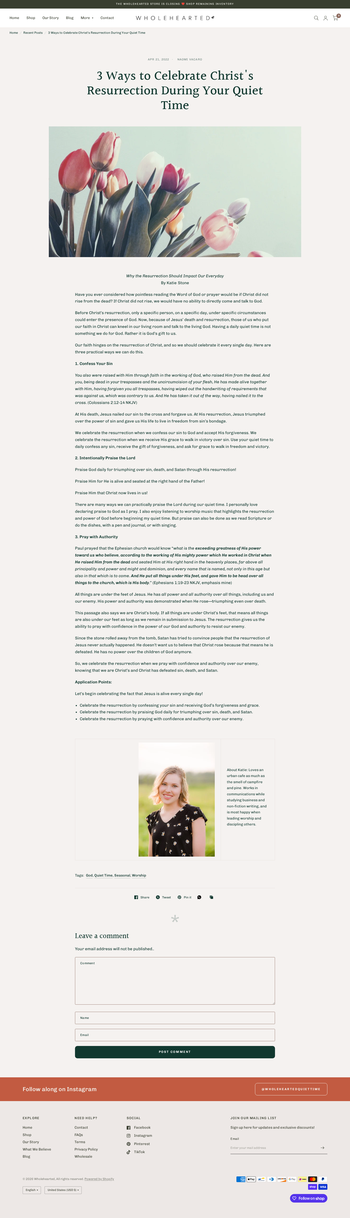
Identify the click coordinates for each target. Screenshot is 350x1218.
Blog (70, 18)
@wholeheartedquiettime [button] (291, 1089)
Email (234, 1139)
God (89, 875)
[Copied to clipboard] (213, 897)
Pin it (187, 897)
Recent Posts (33, 32)
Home (14, 18)
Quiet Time (103, 875)
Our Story (50, 18)
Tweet (166, 897)
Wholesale (83, 1156)
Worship (139, 875)
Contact (107, 18)
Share (144, 897)
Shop (30, 18)
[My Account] (325, 18)
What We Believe (37, 1149)
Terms (80, 1142)
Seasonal (122, 875)
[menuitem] (16, 18)
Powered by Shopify (99, 1179)
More (85, 18)
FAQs (79, 1135)
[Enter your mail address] (322, 1148)
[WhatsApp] (200, 897)
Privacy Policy (86, 1149)
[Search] (316, 18)
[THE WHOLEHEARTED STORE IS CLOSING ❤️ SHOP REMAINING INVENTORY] (175, 4)
